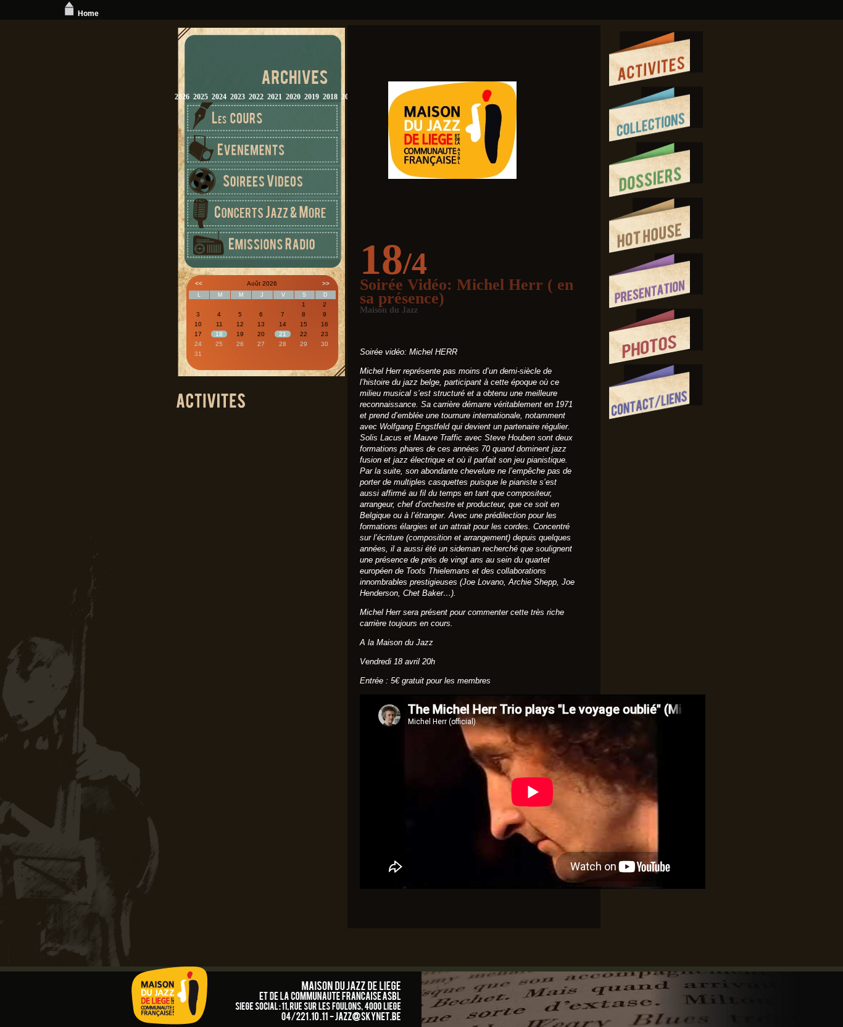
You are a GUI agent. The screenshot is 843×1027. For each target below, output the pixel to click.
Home (88, 13)
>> (326, 283)
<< (198, 283)
